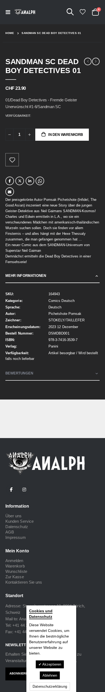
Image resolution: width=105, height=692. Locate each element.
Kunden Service (19, 521)
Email (9, 191)
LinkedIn (30, 181)
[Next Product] (96, 61)
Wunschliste (16, 571)
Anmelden (14, 560)
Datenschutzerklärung (50, 686)
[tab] (52, 276)
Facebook (9, 181)
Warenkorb (15, 566)
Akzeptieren (51, 664)
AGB (9, 532)
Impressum (15, 537)
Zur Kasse (14, 576)
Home (9, 33)
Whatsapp (40, 181)
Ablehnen (50, 675)
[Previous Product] (88, 61)
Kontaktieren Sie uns (23, 582)
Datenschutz (16, 526)
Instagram (24, 489)
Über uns (13, 516)
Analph (25, 619)
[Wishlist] (82, 12)
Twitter (19, 181)
